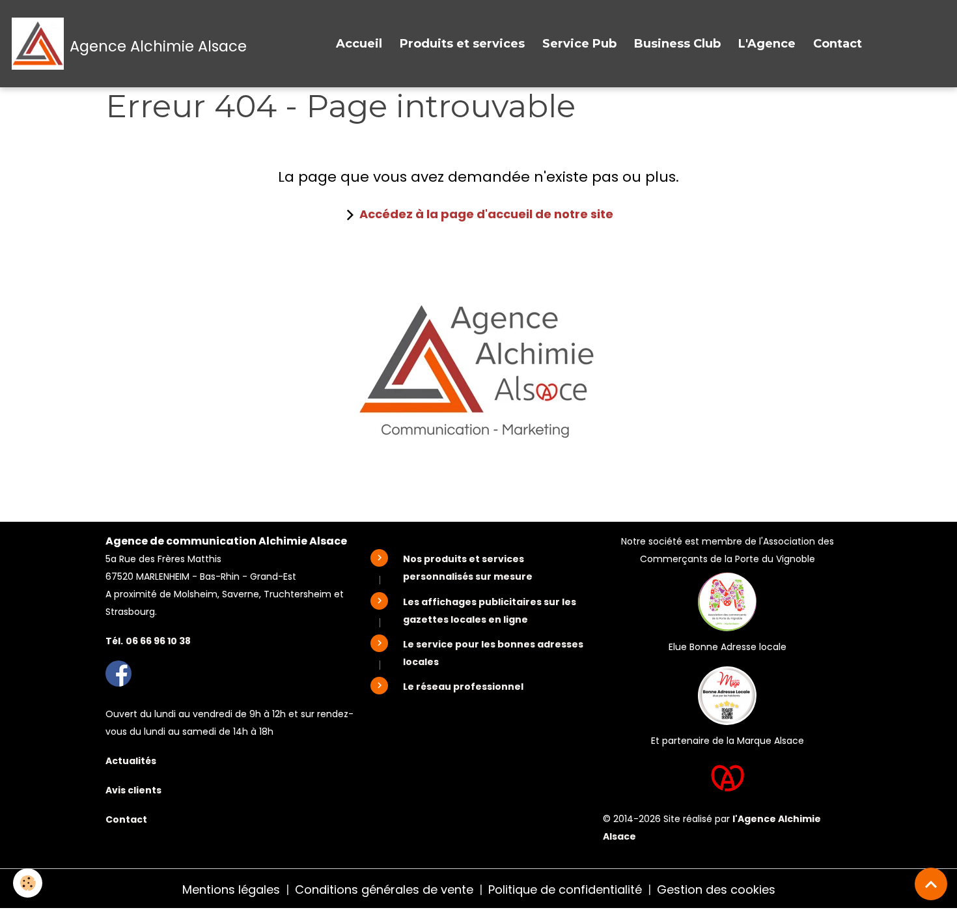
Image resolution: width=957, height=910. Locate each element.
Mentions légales (231, 889)
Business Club (677, 43)
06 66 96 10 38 (158, 640)
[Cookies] (27, 883)
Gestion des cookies (716, 889)
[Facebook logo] (118, 672)
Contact (837, 43)
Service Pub (579, 43)
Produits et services (462, 43)
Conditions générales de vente (384, 889)
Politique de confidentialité (565, 889)
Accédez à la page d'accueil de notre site (486, 214)
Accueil (359, 43)
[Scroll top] (931, 884)
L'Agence (767, 43)
